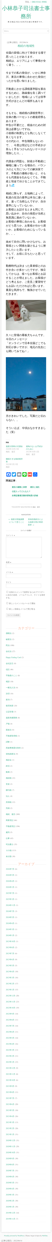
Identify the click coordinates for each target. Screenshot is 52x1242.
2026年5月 (10, 875)
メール (9, 572)
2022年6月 (10, 1032)
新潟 (8, 699)
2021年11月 (10, 1074)
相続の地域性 (26, 45)
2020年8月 (10, 1164)
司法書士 (9, 844)
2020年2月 (10, 1200)
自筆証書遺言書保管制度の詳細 (25, 495)
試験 (8, 741)
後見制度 (9, 705)
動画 (8, 772)
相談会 (8, 760)
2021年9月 (10, 1086)
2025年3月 (10, 899)
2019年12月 (10, 1212)
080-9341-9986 (39, 1)
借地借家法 (10, 754)
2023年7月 (10, 953)
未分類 (8, 856)
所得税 (8, 802)
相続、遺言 (36, 507)
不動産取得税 (11, 735)
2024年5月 (10, 917)
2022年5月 (10, 1038)
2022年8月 (10, 1019)
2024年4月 (10, 923)
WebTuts (45, 1235)
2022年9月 (10, 1013)
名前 (8, 562)
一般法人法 (10, 687)
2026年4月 (10, 881)
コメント (10, 535)
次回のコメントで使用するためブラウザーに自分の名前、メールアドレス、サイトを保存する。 (25, 595)
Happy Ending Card (13, 657)
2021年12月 (10, 1068)
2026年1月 (10, 887)
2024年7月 (10, 911)
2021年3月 (10, 1122)
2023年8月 (10, 947)
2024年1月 (10, 935)
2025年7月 (10, 893)
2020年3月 (10, 1194)
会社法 (8, 651)
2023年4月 (10, 971)
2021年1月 (10, 1134)
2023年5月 (10, 965)
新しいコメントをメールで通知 (22, 603)
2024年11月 (10, 905)
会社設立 (9, 663)
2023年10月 (10, 941)
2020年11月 (10, 1146)
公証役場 (9, 711)
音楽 (8, 784)
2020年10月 (10, 1152)
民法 (8, 645)
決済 (8, 693)
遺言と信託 (34, 487)
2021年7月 (10, 1098)
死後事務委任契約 (13, 748)
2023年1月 (10, 989)
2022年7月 (10, 1025)
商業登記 (9, 820)
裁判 (8, 832)
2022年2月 (10, 1056)
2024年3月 (10, 929)
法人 (8, 796)
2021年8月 (10, 1092)
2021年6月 (10, 1104)
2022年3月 (10, 1050)
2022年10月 (10, 1007)
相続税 (8, 778)
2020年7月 (10, 1170)
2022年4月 (10, 1044)
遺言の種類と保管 (19, 487)
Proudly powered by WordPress (14, 1235)
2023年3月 (10, 977)
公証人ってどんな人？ (21, 491)
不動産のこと (11, 675)
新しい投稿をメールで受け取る (22, 609)
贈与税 (8, 790)
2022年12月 (10, 995)
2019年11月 (10, 1218)
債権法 (8, 633)
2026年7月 (10, 869)
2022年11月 (10, 1001)
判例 (8, 808)
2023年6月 (10, 959)
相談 (8, 681)
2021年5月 (10, 1110)
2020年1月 (10, 1206)
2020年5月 (10, 1182)
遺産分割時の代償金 (14, 446)
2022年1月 (10, 1062)
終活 (8, 766)
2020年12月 (10, 1140)
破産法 (8, 639)
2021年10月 (10, 1080)
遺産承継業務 (11, 717)
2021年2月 (10, 1128)
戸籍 (8, 723)
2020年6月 (10, 1176)
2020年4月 (10, 1188)
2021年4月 (10, 1116)
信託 (8, 669)
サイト (8, 582)
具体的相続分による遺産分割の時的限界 (35, 522)
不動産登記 (10, 826)
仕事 (8, 838)
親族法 (8, 729)
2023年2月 (10, 983)
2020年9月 (10, 1158)
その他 (8, 850)
